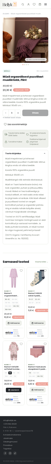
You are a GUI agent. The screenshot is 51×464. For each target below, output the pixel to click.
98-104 (14, 299)
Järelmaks (8, 438)
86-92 (7, 299)
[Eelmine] (7, 40)
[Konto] (28, 4)
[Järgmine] (44, 40)
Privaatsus (7, 445)
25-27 (31, 303)
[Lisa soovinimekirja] (21, 270)
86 (10, 373)
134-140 (8, 306)
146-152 (16, 306)
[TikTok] (15, 453)
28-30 (38, 303)
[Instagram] (10, 453)
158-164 (8, 310)
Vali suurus (15, 323)
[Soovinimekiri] (34, 4)
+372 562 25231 (10, 424)
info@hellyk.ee (9, 420)
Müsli (7, 71)
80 (6, 373)
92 (14, 373)
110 (11, 376)
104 (6, 376)
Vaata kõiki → (41, 261)
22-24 (37, 299)
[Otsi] (22, 4)
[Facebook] (5, 453)
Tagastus (7, 448)
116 (15, 376)
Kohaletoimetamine (12, 434)
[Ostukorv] (40, 4)
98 (18, 373)
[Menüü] (45, 4)
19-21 (31, 299)
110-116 (7, 303)
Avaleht (6, 13)
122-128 (15, 303)
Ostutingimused (10, 441)
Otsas (35, 112)
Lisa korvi (15, 390)
